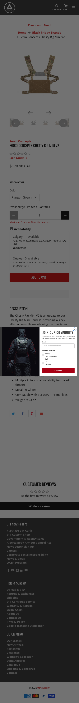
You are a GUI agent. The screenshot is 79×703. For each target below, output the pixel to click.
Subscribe (58, 370)
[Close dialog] (74, 329)
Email (44, 342)
